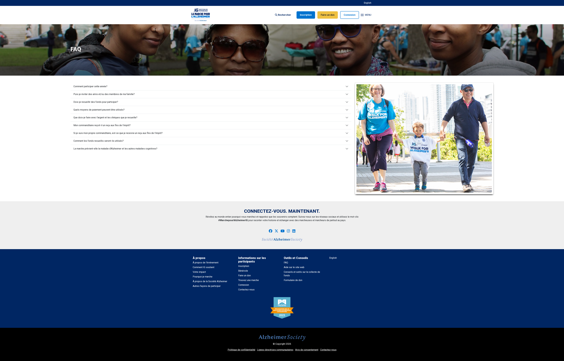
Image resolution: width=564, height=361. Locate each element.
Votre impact (199, 272)
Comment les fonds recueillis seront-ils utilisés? (98, 140)
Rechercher (284, 15)
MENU (368, 15)
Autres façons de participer (207, 286)
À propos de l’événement (205, 262)
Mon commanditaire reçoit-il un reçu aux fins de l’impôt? (102, 125)
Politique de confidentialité (241, 349)
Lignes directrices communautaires (275, 349)
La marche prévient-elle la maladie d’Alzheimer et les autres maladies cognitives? (115, 148)
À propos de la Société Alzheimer (210, 281)
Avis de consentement (306, 349)
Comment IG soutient (203, 267)
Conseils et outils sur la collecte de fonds (302, 274)
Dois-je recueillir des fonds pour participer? (95, 102)
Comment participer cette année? (90, 86)
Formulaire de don (293, 280)
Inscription (306, 15)
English (367, 2)
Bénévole (243, 270)
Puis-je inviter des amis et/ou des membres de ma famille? (104, 94)
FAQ (286, 262)
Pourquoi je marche (202, 276)
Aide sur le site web (294, 267)
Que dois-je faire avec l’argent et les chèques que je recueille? (105, 117)
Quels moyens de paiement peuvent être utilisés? (99, 109)
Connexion (349, 15)
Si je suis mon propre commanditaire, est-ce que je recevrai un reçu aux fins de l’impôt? (118, 133)
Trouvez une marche (248, 280)
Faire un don (327, 15)
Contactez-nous (246, 289)
